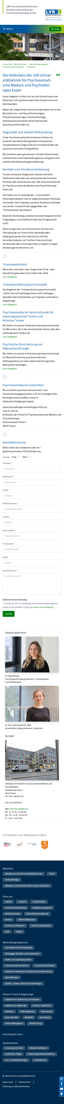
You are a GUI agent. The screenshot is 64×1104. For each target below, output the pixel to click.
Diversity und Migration (15, 925)
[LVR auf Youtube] (61, 1088)
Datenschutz (25, 1082)
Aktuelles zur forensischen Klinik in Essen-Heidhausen (27, 885)
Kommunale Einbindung (15, 907)
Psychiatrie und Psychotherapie (18, 947)
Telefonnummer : (10, 503)
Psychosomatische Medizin (14, 67)
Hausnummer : (9, 530)
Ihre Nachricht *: (10, 570)
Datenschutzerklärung (43, 607)
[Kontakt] (61, 1094)
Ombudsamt (46, 1011)
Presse (51, 873)
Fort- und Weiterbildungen (16, 1060)
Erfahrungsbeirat (27, 1011)
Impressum (8, 1082)
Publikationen (40, 1060)
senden (8, 613)
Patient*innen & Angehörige (18, 994)
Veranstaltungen (12, 879)
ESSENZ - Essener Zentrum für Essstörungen (23, 983)
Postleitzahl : (9, 543)
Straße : (6, 516)
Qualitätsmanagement (42, 907)
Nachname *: (8, 476)
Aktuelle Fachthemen (38, 1048)
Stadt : (6, 557)
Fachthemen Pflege (13, 1054)
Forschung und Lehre (14, 1048)
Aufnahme (9, 1011)
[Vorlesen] (59, 75)
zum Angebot (10, 276)
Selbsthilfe (29, 1017)
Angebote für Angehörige (15, 1005)
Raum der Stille (11, 1017)
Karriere (8, 919)
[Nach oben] (5, 256)
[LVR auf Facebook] (61, 1083)
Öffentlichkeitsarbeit (26, 919)
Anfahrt (19, 931)
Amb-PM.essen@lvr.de (18, 809)
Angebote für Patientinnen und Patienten (22, 999)
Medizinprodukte (12, 913)
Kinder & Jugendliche (42, 1005)
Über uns (7, 896)
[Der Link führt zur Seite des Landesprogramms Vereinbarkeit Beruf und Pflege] (44, 844)
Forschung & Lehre (13, 1034)
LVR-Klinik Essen (20, 64)
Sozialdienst (45, 1017)
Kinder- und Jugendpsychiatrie (18, 959)
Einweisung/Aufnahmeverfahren (41, 1054)
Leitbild (8, 901)
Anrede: (6, 457)
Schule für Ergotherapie (41, 925)
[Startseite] (53, 13)
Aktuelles (8, 868)
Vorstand (22, 901)
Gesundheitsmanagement (37, 913)
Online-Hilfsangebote (14, 1023)
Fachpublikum (10, 1043)
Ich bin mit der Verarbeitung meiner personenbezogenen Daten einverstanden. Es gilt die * (30, 605)
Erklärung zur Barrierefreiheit (16, 1086)
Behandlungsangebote (39, 64)
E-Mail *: (6, 490)
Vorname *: (8, 463)
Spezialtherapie (11, 977)
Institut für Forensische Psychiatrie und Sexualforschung (28, 971)
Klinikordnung (35, 1023)
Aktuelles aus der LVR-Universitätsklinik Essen (23, 873)
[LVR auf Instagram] (61, 1078)
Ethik (7, 931)
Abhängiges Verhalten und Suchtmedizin (22, 953)
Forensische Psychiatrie (44, 965)
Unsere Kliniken (39, 901)
